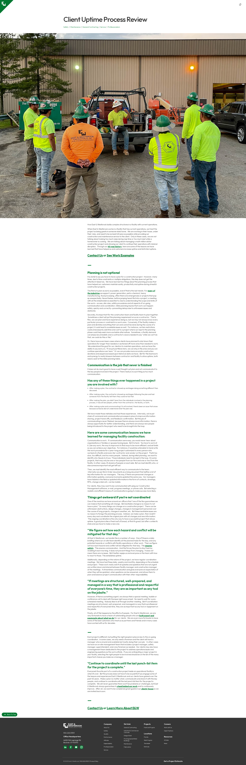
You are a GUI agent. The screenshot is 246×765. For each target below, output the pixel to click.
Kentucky (146, 747)
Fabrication (127, 747)
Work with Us (168, 727)
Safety (106, 731)
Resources (168, 737)
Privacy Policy (94, 761)
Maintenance (128, 744)
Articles (166, 740)
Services (127, 724)
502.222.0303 (68, 733)
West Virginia (148, 740)
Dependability (108, 743)
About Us (106, 727)
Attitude (106, 740)
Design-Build (128, 735)
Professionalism (108, 747)
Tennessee (147, 743)
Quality (106, 734)
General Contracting (130, 727)
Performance (108, 737)
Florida (146, 737)
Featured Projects (149, 727)
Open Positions (168, 731)
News (165, 743)
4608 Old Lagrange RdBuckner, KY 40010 (72, 741)
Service (106, 750)
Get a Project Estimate (173, 761)
